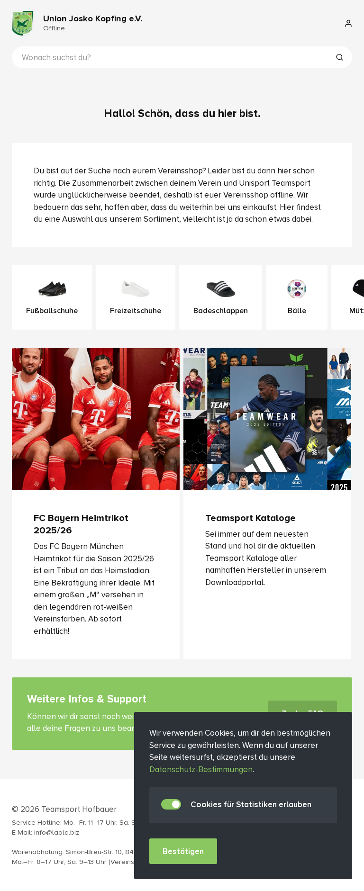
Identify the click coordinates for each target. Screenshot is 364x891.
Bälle (297, 310)
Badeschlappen (220, 310)
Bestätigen (183, 851)
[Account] (348, 23)
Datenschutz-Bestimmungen (201, 769)
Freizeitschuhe (135, 310)
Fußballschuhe (52, 310)
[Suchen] (339, 58)
